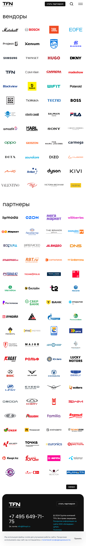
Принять (78, 538)
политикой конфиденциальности (56, 540)
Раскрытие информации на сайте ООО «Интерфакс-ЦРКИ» (65, 524)
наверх (71, 487)
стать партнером (55, 4)
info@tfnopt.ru (24, 526)
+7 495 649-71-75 (26, 519)
